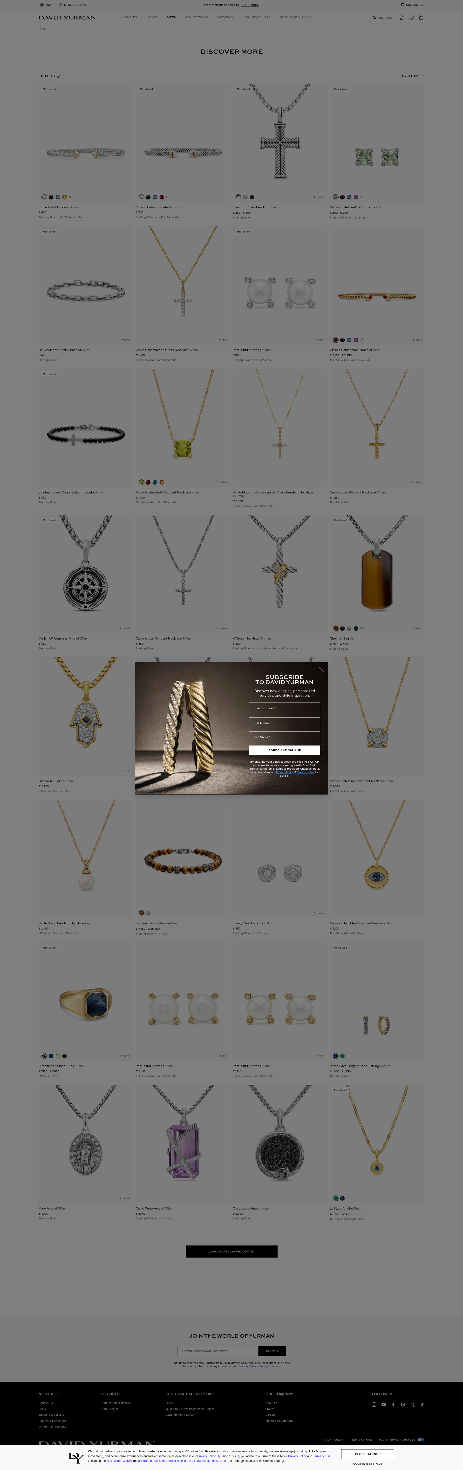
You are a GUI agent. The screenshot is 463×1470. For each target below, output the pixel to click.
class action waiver (119, 1460)
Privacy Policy (285, 772)
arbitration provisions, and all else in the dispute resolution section (182, 1460)
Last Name (260, 737)
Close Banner (368, 1454)
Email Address (263, 708)
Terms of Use (305, 772)
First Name (261, 723)
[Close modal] (323, 667)
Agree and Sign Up (284, 750)
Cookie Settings (368, 1464)
